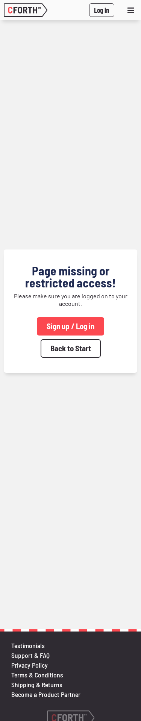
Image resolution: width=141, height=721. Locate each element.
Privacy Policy (29, 665)
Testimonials (28, 645)
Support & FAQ (30, 655)
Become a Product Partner (45, 694)
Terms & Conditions (37, 675)
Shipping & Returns (36, 684)
